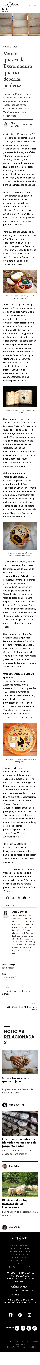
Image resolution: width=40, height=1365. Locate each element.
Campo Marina (8, 978)
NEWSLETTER (19, 1294)
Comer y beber (10, 47)
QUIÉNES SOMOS (19, 1286)
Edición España (5, 10)
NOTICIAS (10, 1273)
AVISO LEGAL (9, 1347)
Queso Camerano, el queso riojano (16, 1079)
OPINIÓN (29, 1278)
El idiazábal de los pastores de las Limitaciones (14, 1203)
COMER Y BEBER (14, 1278)
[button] (35, 5)
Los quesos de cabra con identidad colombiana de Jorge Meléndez (19, 1142)
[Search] (30, 4)
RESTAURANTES (26, 1273)
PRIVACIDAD (22, 1347)
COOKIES (32, 1347)
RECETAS (20, 1281)
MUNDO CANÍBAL (20, 1276)
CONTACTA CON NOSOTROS (18, 1290)
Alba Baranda (19, 911)
